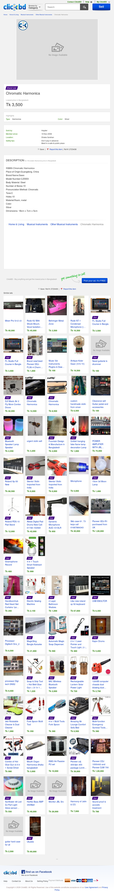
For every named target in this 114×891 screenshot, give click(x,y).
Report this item (56, 149)
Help (5, 881)
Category (33, 6)
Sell (101, 6)
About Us (29, 881)
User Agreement (91, 887)
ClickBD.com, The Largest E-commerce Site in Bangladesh (15, 7)
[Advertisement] (57, 247)
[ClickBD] (10, 873)
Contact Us (16, 881)
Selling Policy (42, 881)
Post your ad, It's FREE (95, 280)
